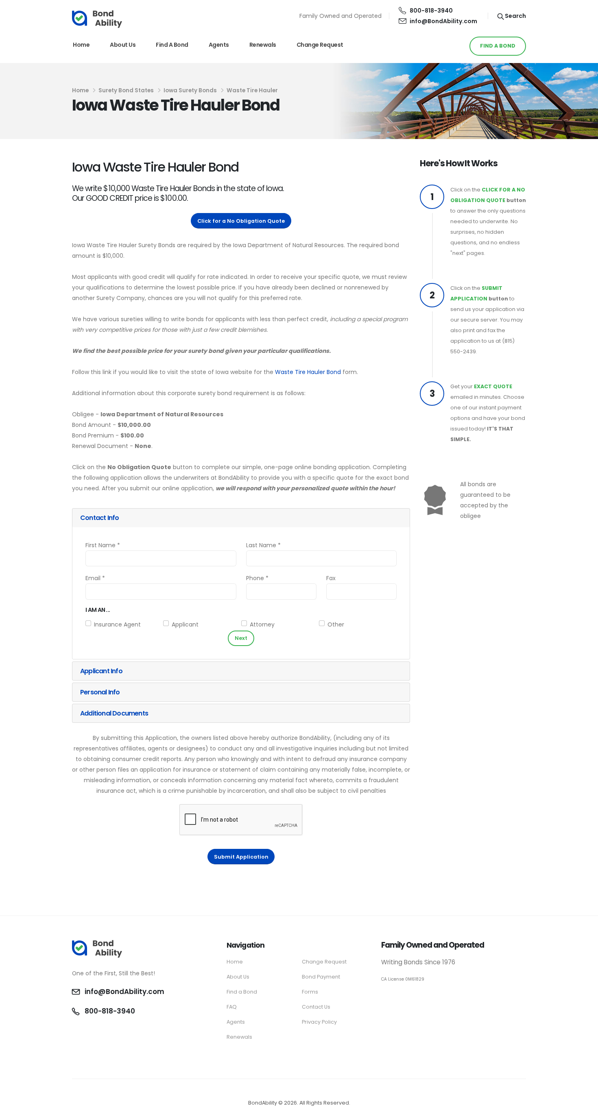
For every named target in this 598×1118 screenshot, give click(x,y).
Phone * (257, 578)
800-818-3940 (431, 11)
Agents (219, 45)
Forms (310, 991)
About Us (122, 45)
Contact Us (316, 1006)
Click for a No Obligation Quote (241, 221)
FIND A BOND (497, 45)
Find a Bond (172, 45)
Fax (331, 578)
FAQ (232, 1006)
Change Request (320, 45)
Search (515, 16)
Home (81, 45)
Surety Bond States (126, 90)
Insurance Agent (117, 624)
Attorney (262, 624)
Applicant (185, 624)
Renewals (262, 45)
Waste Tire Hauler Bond (308, 372)
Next (241, 638)
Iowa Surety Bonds (190, 90)
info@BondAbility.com (443, 21)
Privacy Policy (319, 1021)
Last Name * (263, 545)
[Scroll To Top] (584, 1109)
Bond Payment (321, 976)
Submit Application (241, 856)
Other (335, 624)
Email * (95, 578)
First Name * (102, 545)
